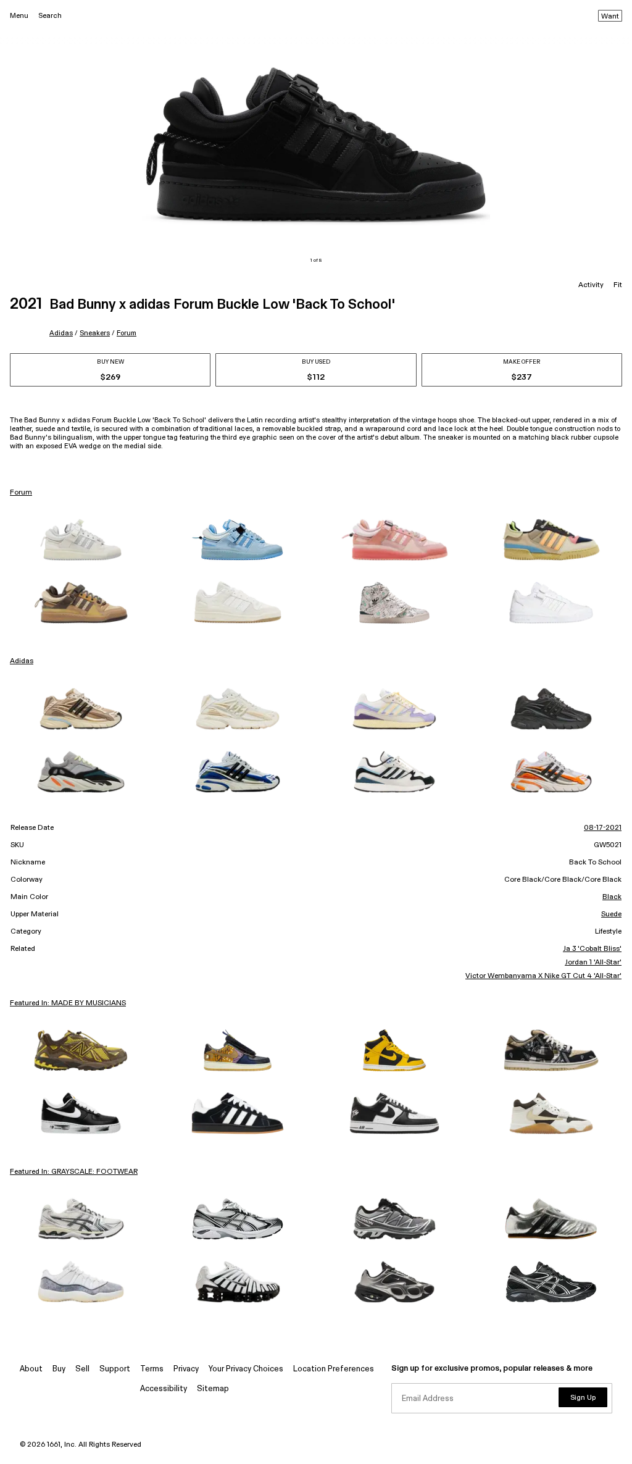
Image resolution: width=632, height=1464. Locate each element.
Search (50, 15)
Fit (617, 285)
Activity (591, 285)
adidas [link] (21, 661)
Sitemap (213, 1389)
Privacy (186, 1369)
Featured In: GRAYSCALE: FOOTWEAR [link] (74, 1172)
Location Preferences (333, 1369)
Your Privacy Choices (246, 1369)
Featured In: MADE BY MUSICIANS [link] (68, 1003)
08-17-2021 (603, 828)
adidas (61, 333)
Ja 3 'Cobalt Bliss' (592, 949)
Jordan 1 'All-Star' (593, 962)
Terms (152, 1369)
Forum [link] (21, 492)
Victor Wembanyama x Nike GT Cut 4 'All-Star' (543, 976)
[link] (81, 539)
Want (610, 16)
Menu (19, 15)
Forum (126, 333)
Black (612, 897)
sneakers (95, 333)
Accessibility (163, 1389)
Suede (611, 914)
